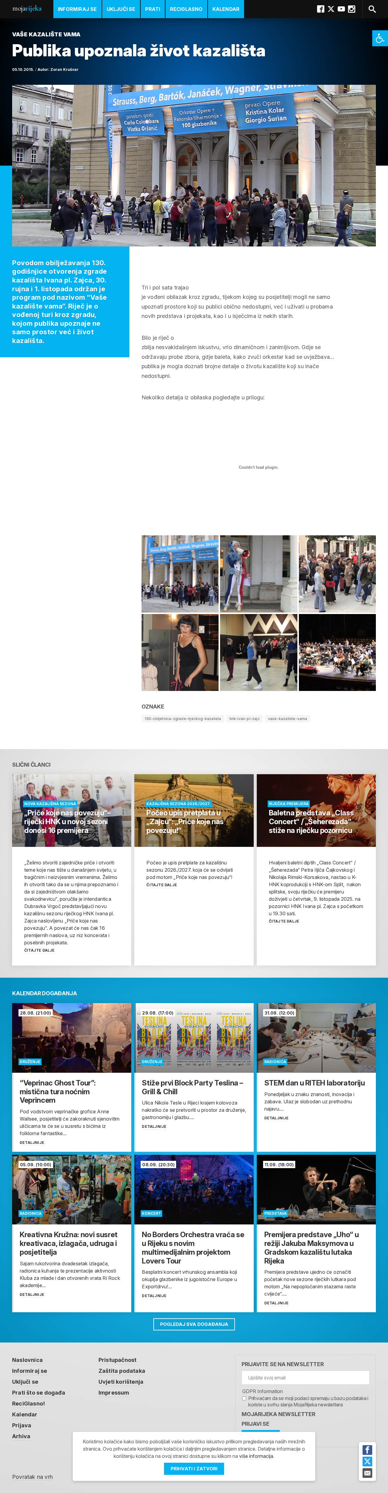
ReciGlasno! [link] (28, 1403)
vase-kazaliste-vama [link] (287, 718)
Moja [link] (26, 8)
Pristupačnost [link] (118, 1360)
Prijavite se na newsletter (283, 1364)
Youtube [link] (341, 9)
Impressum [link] (114, 1392)
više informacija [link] (256, 1456)
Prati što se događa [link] (38, 1392)
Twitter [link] (331, 9)
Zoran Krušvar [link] (64, 69)
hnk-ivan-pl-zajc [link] (244, 718)
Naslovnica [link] (27, 1360)
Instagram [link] (351, 9)
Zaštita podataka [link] (122, 1371)
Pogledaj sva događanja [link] (194, 1324)
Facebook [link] (320, 9)
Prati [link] (152, 9)
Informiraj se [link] (77, 9)
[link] (380, 38)
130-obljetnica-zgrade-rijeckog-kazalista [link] (183, 718)
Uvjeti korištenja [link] (121, 1382)
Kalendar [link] (226, 9)
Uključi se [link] (121, 9)
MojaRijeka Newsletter (278, 1414)
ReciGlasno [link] (186, 9)
